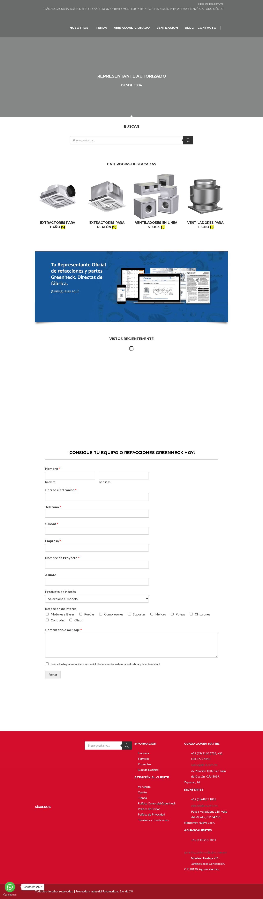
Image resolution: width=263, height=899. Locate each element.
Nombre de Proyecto (62, 558)
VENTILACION (167, 28)
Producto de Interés (60, 592)
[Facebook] (210, 14)
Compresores (113, 614)
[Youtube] (225, 14)
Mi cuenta (144, 786)
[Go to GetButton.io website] (9, 894)
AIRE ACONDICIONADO (132, 28)
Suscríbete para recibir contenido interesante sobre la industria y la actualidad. (105, 664)
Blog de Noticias (148, 769)
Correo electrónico (60, 490)
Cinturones (202, 614)
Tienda (142, 797)
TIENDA (101, 28)
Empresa (53, 541)
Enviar (52, 674)
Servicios (143, 758)
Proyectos (144, 764)
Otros (78, 620)
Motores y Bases (63, 614)
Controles (58, 620)
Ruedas (89, 614)
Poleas (180, 614)
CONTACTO (206, 28)
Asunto (50, 575)
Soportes (139, 614)
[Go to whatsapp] (10, 887)
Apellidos (104, 482)
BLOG (189, 28)
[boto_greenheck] (131, 705)
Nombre (52, 468)
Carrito (142, 792)
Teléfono (53, 507)
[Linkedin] (215, 14)
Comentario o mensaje (63, 630)
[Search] (188, 140)
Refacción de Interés (60, 609)
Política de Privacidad (151, 814)
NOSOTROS (79, 28)
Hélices (160, 614)
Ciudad (51, 524)
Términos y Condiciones (153, 820)
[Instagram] (220, 14)
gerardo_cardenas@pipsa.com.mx (205, 852)
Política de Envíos (149, 809)
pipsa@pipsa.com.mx (204, 764)
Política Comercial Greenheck (157, 803)
